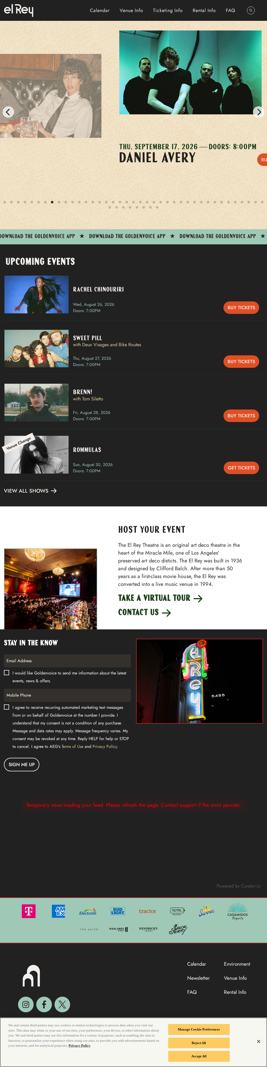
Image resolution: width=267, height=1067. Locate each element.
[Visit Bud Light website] (118, 911)
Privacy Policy (105, 746)
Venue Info (131, 10)
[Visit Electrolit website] (89, 911)
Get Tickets (241, 467)
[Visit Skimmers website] (207, 911)
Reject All (199, 1043)
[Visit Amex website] (59, 911)
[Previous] (8, 112)
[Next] (258, 112)
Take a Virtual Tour (155, 598)
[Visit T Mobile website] (29, 911)
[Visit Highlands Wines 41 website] (119, 929)
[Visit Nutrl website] (178, 911)
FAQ (230, 10)
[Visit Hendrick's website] (149, 929)
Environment (237, 963)
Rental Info (204, 10)
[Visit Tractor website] (148, 911)
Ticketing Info (168, 10)
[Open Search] (251, 10)
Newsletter (198, 978)
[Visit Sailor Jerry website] (178, 929)
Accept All (199, 1056)
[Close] (258, 1041)
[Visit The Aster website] (89, 929)
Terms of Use (72, 746)
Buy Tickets (241, 307)
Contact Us (139, 613)
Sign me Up (22, 764)
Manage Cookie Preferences (199, 1029)
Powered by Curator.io (238, 886)
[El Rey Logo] (18, 10)
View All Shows (27, 491)
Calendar (100, 10)
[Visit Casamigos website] (237, 911)
